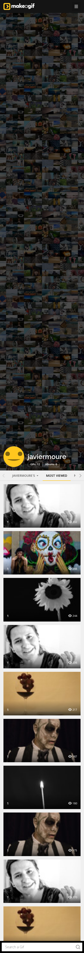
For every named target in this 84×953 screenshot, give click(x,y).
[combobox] (42, 947)
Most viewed (56, 475)
